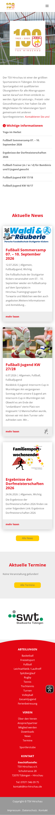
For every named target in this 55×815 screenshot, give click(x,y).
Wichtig (27, 269)
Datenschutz (29, 810)
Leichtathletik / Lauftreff (27, 668)
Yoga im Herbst (12, 132)
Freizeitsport (27, 660)
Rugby (27, 677)
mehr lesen (12, 316)
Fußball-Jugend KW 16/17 (18, 185)
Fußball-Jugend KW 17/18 (18, 177)
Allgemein (26, 265)
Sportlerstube (28, 747)
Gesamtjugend (27, 699)
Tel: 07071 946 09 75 (27, 782)
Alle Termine (27, 585)
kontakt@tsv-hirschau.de (27, 786)
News (27, 736)
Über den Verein (27, 718)
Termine (27, 740)
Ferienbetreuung (27, 703)
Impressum (13, 810)
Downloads (27, 731)
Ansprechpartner (27, 723)
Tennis (27, 681)
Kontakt (43, 810)
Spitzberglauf (27, 673)
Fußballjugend (14, 269)
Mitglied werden (27, 727)
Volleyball (27, 695)
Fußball (36, 375)
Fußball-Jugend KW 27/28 (23, 366)
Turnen (27, 690)
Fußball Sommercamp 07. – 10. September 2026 (26, 254)
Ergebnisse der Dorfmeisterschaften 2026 (25, 483)
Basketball (27, 655)
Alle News (27, 538)
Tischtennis (27, 686)
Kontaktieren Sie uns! (37, 116)
